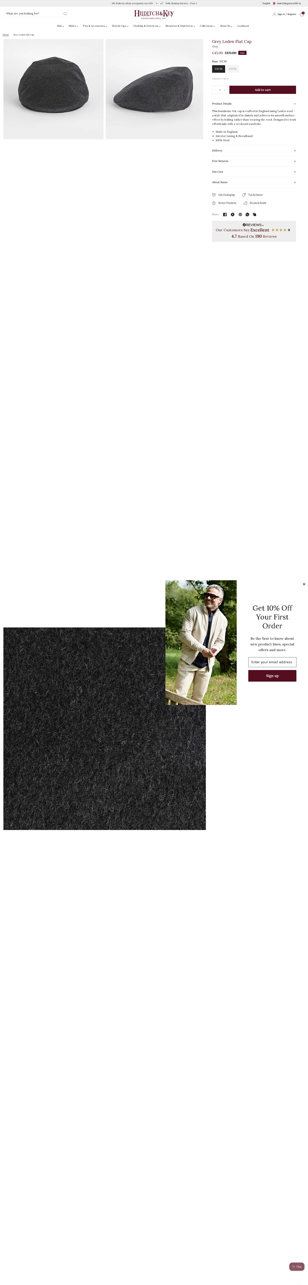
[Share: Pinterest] (240, 214)
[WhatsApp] (247, 214)
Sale (59, 25)
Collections (206, 25)
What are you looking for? (22, 13)
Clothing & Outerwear (145, 25)
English (266, 3)
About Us (225, 25)
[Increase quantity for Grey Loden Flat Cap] (224, 90)
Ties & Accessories (94, 25)
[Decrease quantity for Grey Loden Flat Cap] (215, 90)
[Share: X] (232, 214)
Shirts (72, 25)
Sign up (272, 675)
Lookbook (243, 25)
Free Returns (220, 161)
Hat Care (217, 171)
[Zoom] (53, 332)
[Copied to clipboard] (254, 214)
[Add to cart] (262, 90)
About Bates (219, 182)
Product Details (222, 103)
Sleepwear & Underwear (179, 25)
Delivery (217, 150)
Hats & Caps (119, 25)
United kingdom (289, 3)
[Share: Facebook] (225, 214)
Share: (215, 214)
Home (6, 34)
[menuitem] (61, 26)
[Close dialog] (304, 584)
